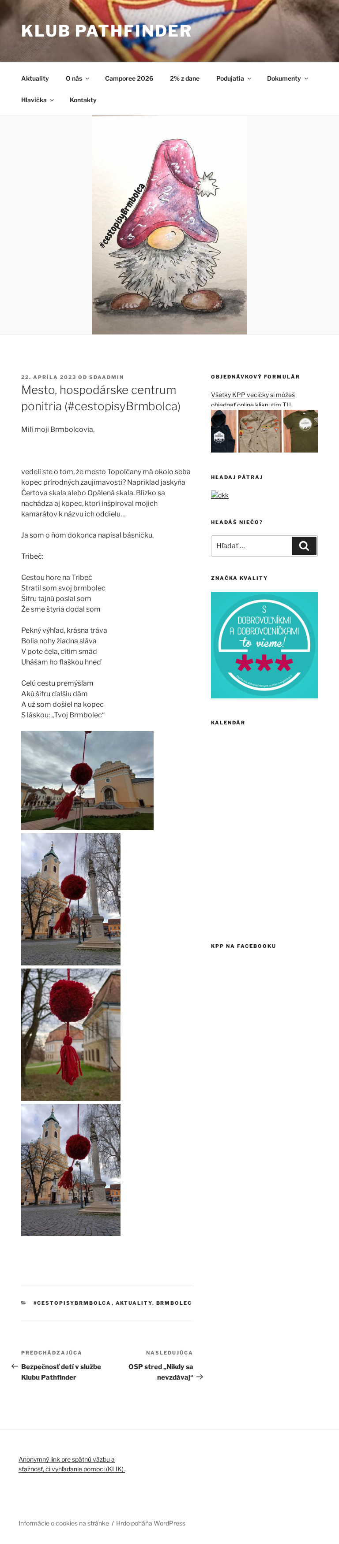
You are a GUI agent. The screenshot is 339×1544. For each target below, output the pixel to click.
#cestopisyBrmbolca (73, 1303)
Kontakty (83, 100)
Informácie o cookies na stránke (64, 1523)
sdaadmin (106, 377)
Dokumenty (284, 78)
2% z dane (185, 78)
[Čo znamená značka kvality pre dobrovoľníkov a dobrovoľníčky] (264, 696)
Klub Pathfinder (106, 31)
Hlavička (34, 100)
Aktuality (35, 78)
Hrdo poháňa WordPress (150, 1523)
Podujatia (230, 78)
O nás (74, 78)
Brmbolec (174, 1303)
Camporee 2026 (129, 78)
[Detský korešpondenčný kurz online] (220, 495)
